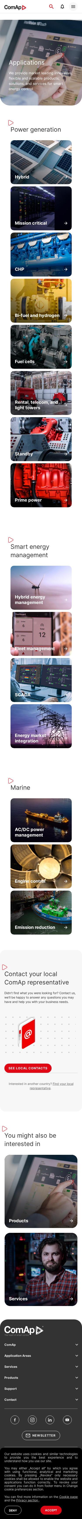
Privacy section (27, 1500)
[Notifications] (62, 6)
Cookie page (68, 1497)
